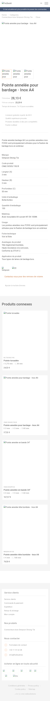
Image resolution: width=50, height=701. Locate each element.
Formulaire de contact (18, 645)
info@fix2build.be (16, 655)
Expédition (8, 607)
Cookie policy (20, 689)
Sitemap (32, 689)
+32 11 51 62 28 (15, 650)
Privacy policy (33, 686)
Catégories (14, 15)
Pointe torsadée (11, 360)
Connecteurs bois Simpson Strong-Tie (17, 17)
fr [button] (41, 3)
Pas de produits (32, 3)
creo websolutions (28, 694)
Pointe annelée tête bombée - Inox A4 (21, 554)
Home (4, 15)
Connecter (27, 3)
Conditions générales (16, 686)
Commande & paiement (13, 603)
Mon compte (9, 614)
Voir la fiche (7, 236)
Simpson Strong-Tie (10, 158)
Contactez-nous (11, 276)
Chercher (36, 3)
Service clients (10, 599)
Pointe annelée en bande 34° (17, 490)
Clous (38, 17)
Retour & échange (11, 611)
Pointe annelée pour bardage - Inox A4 (21, 425)
